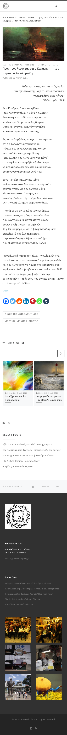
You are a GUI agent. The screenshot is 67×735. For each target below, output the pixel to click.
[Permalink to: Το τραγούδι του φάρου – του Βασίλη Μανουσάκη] (49, 375)
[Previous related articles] (53, 353)
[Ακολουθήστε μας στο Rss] (9, 423)
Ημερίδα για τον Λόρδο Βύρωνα (17, 466)
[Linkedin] (26, 299)
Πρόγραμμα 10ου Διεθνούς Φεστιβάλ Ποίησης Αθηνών (28, 455)
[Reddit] (19, 299)
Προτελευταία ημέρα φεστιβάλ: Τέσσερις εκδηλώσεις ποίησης (32, 450)
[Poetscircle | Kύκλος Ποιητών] (6, 5)
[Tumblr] (46, 299)
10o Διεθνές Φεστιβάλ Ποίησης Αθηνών (21, 461)
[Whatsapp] (39, 299)
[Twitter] (13, 299)
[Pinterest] (33, 299)
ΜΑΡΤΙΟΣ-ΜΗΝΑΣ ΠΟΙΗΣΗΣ (23, 17)
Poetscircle (27, 719)
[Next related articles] (60, 353)
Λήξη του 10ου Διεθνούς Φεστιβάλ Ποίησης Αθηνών (27, 444)
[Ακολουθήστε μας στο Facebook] (4, 423)
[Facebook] (6, 299)
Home (5, 17)
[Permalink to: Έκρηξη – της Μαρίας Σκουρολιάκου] (18, 375)
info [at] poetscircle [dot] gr (17, 558)
